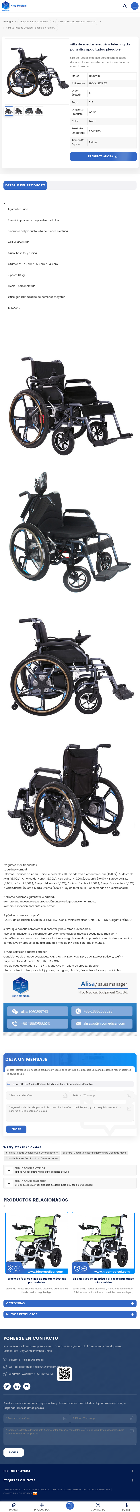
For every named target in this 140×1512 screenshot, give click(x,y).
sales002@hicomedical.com (52, 1367)
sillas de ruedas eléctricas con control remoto (32, 1153)
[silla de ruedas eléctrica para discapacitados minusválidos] (103, 1243)
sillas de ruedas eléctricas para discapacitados (32, 1158)
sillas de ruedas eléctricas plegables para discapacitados (94, 1153)
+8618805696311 (44, 1374)
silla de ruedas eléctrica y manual (77, 21)
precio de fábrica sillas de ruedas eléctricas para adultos (36, 1280)
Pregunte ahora (101, 156)
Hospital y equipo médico (34, 21)
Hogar (9, 21)
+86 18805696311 (33, 1360)
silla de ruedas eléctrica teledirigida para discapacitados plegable (56, 1084)
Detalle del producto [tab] (25, 185)
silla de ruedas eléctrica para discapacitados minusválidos (103, 1280)
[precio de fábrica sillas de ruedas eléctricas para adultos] (36, 1243)
